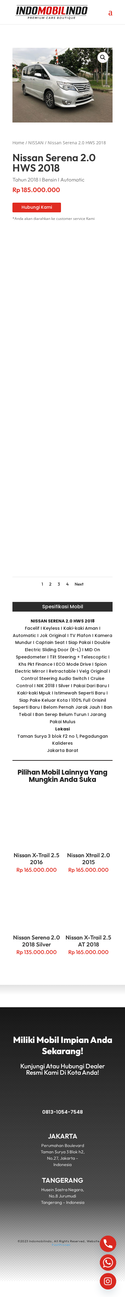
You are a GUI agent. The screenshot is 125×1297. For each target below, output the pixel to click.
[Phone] (108, 1244)
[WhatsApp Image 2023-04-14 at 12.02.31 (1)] (62, 481)
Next (79, 584)
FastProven (61, 1245)
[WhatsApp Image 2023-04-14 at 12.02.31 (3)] (62, 564)
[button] (102, 57)
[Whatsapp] (108, 1262)
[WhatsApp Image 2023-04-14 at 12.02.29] (62, 317)
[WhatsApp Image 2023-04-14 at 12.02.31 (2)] (62, 399)
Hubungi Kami (37, 207)
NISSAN (36, 142)
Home (18, 142)
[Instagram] (108, 1281)
